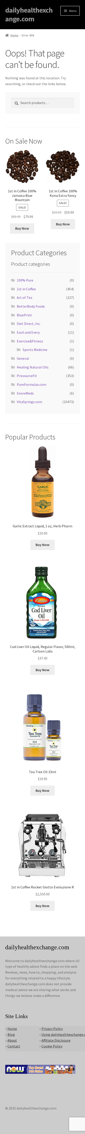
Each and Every (28, 332)
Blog (11, 1034)
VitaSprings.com (29, 401)
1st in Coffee (26, 289)
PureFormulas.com (31, 384)
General (23, 358)
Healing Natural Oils (33, 367)
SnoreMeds (25, 393)
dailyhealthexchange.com (29, 14)
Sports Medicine (35, 349)
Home (14, 35)
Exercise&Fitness (30, 341)
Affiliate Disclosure (55, 1040)
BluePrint (24, 315)
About (12, 1040)
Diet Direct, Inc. (29, 323)
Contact (13, 1046)
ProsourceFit (27, 375)
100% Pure (25, 280)
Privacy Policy (52, 1028)
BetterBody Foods (31, 306)
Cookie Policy (51, 1046)
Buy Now (22, 228)
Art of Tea (24, 297)
